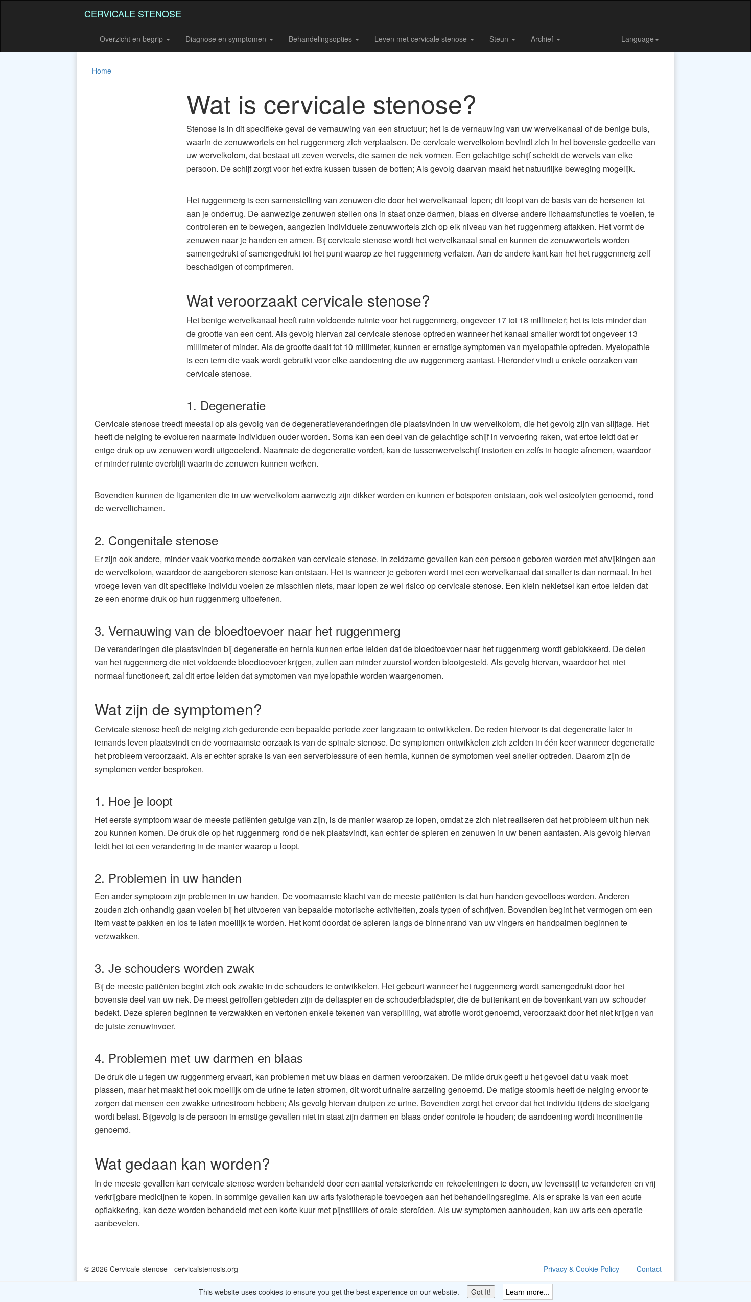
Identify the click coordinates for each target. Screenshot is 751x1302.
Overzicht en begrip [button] (132, 39)
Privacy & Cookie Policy (581, 1269)
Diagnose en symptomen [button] (226, 39)
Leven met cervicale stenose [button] (421, 39)
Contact (649, 1269)
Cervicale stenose (132, 13)
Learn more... (528, 1292)
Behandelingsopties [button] (321, 39)
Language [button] (637, 39)
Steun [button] (499, 39)
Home (101, 70)
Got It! (481, 1292)
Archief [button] (543, 39)
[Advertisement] (125, 242)
